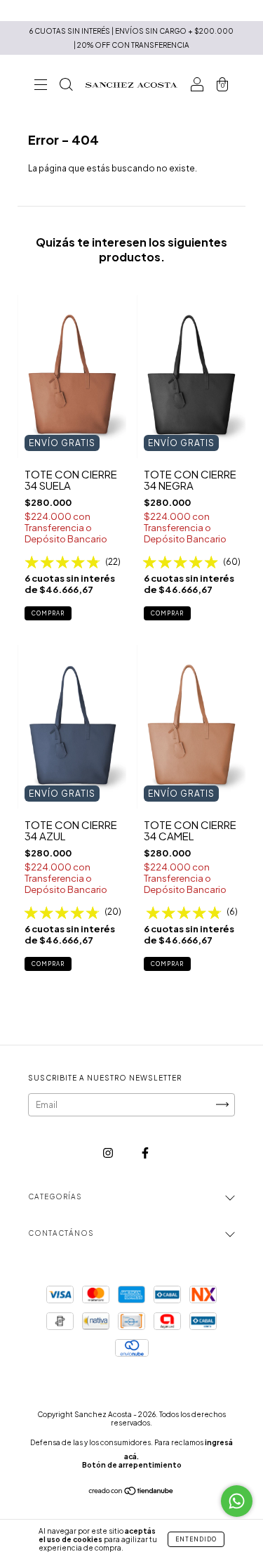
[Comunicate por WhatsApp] (236, 1501)
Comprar (48, 613)
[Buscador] (66, 86)
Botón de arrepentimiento (132, 1465)
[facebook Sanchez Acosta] (145, 1152)
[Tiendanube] (131, 1492)
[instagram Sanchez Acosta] (108, 1152)
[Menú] (41, 86)
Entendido (196, 1539)
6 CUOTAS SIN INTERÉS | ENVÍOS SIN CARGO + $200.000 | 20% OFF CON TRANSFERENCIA (131, 38)
